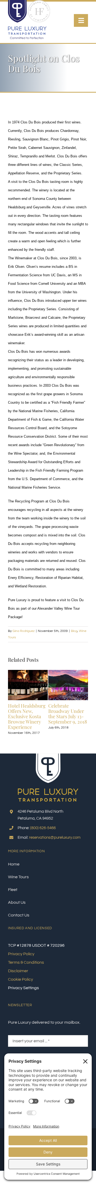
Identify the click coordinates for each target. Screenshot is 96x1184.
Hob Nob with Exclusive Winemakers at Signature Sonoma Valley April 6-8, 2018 (41, 719)
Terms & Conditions (26, 967)
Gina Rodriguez (24, 631)
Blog (74, 631)
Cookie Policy (20, 983)
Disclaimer (18, 975)
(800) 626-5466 (43, 832)
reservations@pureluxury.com (55, 842)
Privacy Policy (21, 958)
